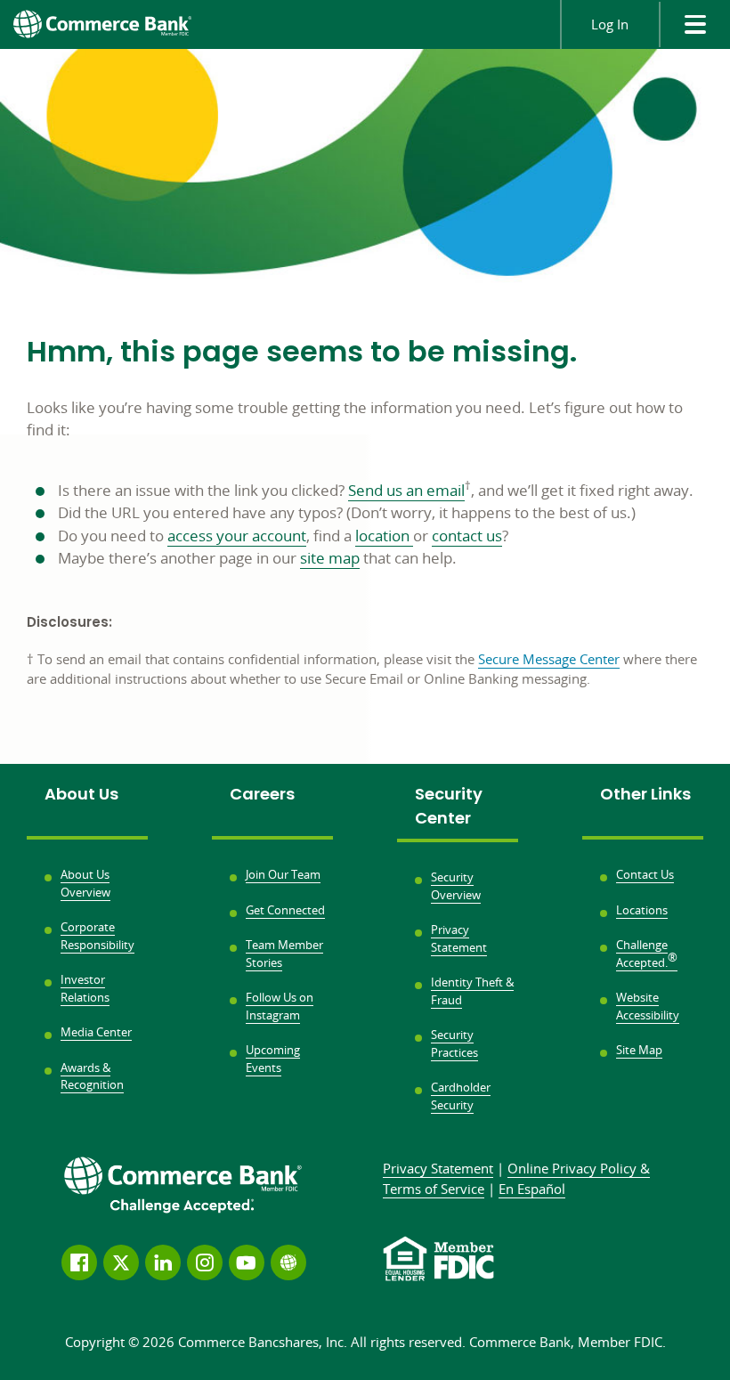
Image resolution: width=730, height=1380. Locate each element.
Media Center (96, 1032)
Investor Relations (85, 988)
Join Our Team (283, 874)
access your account (236, 535)
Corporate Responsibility (97, 936)
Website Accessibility (647, 1006)
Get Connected (285, 910)
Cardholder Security (461, 1096)
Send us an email (406, 490)
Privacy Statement (459, 938)
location (384, 535)
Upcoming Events (273, 1059)
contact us (467, 535)
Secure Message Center (549, 659)
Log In (610, 24)
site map (330, 558)
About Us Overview (85, 883)
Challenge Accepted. (646, 953)
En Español (532, 1188)
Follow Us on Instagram (279, 1006)
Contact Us (645, 874)
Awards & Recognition (92, 1076)
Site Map (639, 1050)
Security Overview (456, 886)
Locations (642, 910)
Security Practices (454, 1043)
